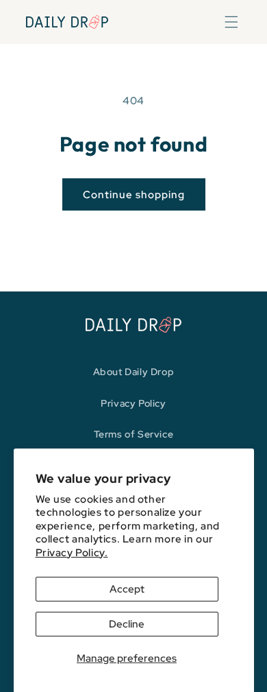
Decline (126, 624)
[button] (231, 22)
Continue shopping (134, 195)
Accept (127, 589)
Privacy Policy (133, 403)
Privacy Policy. (72, 553)
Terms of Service (134, 434)
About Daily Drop (134, 372)
